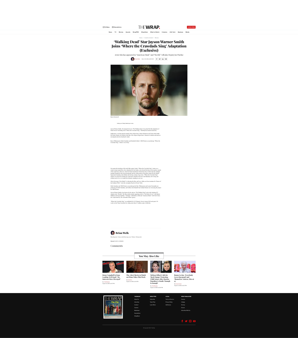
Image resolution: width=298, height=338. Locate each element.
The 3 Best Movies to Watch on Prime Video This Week (136, 276)
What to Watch (154, 32)
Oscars (183, 307)
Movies (121, 32)
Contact (136, 304)
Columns (164, 32)
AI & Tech (172, 32)
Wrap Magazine (186, 296)
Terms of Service (170, 299)
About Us (136, 299)
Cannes (183, 299)
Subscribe (191, 27)
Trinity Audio (125, 123)
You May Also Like (149, 256)
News (110, 32)
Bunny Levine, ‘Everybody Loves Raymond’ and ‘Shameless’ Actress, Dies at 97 (184, 278)
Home (140, 37)
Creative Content (148, 37)
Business (180, 32)
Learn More (153, 304)
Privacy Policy (169, 302)
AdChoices (168, 304)
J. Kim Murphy (107, 281)
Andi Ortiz (130, 279)
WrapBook (137, 316)
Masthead (136, 310)
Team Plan (152, 302)
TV (115, 32)
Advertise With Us (185, 310)
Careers (136, 307)
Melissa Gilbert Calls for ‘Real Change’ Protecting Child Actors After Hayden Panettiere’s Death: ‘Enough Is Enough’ (160, 279)
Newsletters (117, 27)
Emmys (183, 304)
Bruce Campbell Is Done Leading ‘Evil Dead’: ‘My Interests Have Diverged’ (111, 277)
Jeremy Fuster (178, 283)
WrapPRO (136, 32)
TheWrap (137, 296)
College (183, 302)
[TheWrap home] (149, 27)
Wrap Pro (153, 296)
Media (187, 32)
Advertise (136, 302)
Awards (128, 32)
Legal (167, 296)
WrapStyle (144, 32)
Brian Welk (137, 59)
